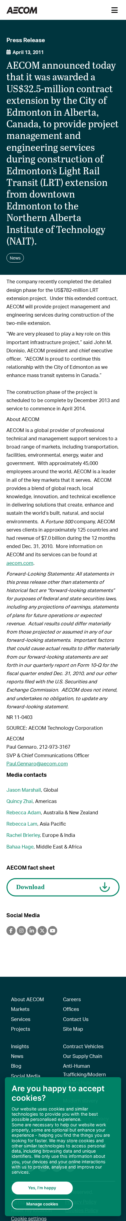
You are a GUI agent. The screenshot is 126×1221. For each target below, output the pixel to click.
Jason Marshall (23, 790)
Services (20, 1019)
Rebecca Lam (21, 823)
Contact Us (75, 1019)
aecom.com (19, 563)
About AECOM (27, 999)
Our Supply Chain (82, 1056)
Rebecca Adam (23, 812)
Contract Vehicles (83, 1046)
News (17, 1056)
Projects (20, 1029)
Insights (20, 1046)
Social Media (25, 1076)
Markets (20, 1009)
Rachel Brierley (23, 835)
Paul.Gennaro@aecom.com (37, 763)
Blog (16, 1066)
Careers (72, 999)
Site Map (73, 1029)
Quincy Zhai (19, 801)
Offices (71, 1009)
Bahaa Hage (20, 846)
